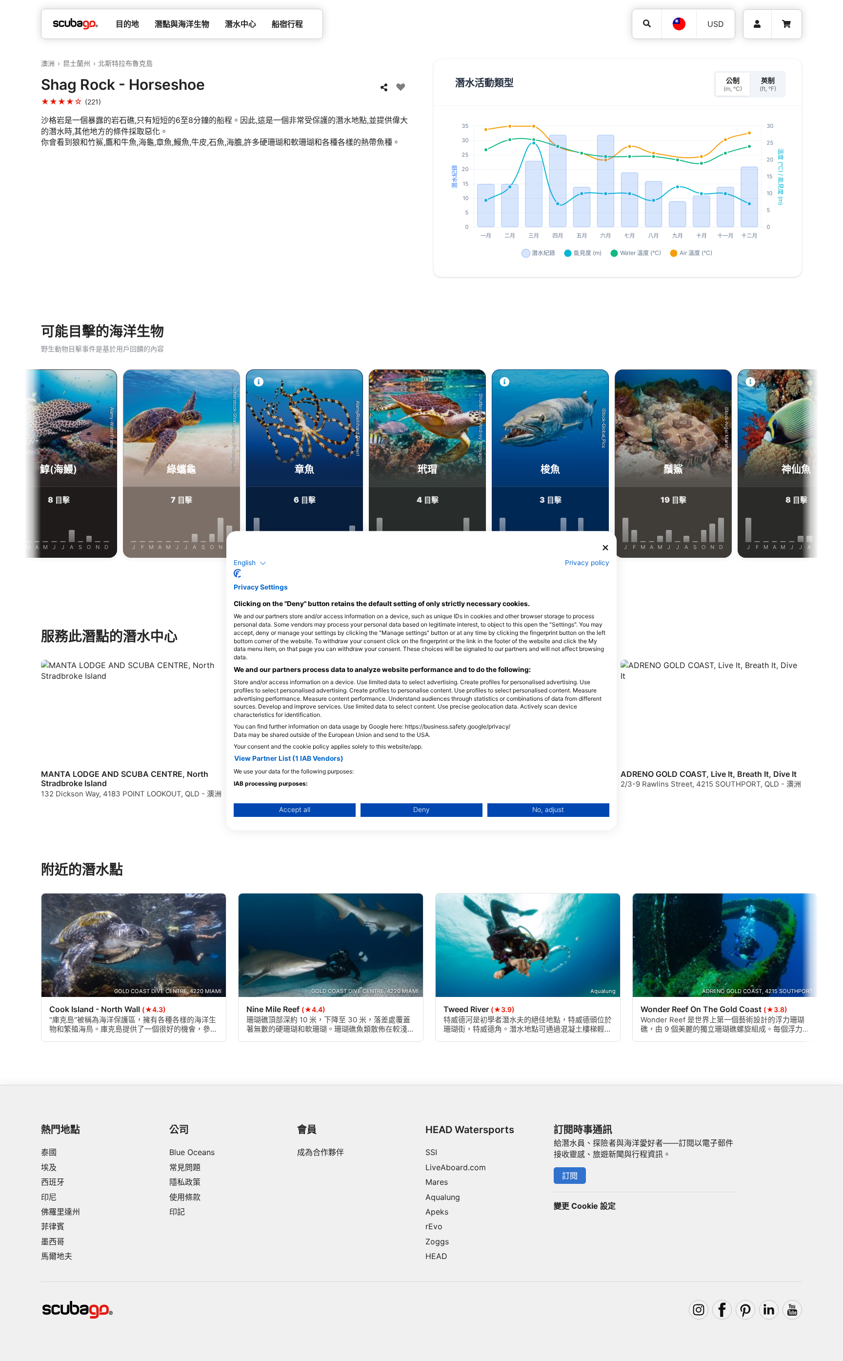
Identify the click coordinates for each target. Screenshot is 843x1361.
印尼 (49, 1197)
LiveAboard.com (455, 1167)
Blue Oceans (192, 1152)
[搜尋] (646, 23)
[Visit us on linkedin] (769, 1310)
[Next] (800, 465)
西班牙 (52, 1182)
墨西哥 (52, 1241)
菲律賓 (52, 1226)
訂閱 (570, 1175)
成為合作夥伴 (320, 1152)
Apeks (436, 1212)
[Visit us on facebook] (722, 1310)
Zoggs (437, 1241)
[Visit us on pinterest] (745, 1310)
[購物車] (786, 24)
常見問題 (185, 1167)
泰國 (49, 1152)
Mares (436, 1182)
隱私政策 (185, 1182)
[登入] (757, 24)
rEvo (433, 1226)
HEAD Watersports (469, 1130)
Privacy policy (587, 563)
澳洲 (48, 63)
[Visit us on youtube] (792, 1310)
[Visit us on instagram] (698, 1310)
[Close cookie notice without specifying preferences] (605, 547)
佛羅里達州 (60, 1212)
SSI (431, 1152)
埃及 (49, 1167)
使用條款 (185, 1197)
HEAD (436, 1256)
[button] (250, 563)
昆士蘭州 (76, 63)
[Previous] (42, 465)
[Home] (75, 24)
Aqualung (442, 1197)
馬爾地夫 (56, 1256)
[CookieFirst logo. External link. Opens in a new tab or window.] (237, 573)
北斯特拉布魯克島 (125, 63)
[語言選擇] (678, 24)
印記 (177, 1212)
